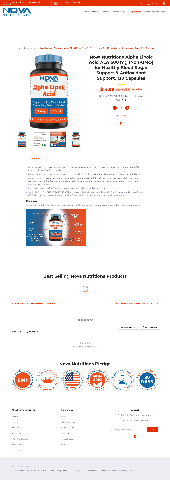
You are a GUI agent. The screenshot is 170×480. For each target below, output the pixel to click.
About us (15, 416)
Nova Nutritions (134, 96)
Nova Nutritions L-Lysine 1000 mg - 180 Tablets (35, 303)
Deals (63, 445)
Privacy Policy (17, 428)
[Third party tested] (122, 380)
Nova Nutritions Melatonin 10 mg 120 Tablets (135, 303)
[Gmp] (23, 380)
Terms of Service (18, 445)
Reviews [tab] (15, 332)
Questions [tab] (31, 332)
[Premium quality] (47, 380)
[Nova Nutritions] (16, 11)
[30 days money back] (147, 380)
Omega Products (67, 439)
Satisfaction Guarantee (20, 439)
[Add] (127, 108)
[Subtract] (115, 108)
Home (19, 48)
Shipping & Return (18, 422)
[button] (152, 3)
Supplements (66, 433)
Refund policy (17, 450)
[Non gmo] (97, 380)
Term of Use (16, 433)
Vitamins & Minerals (68, 422)
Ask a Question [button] (130, 327)
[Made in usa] (72, 380)
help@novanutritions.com (138, 415)
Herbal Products (67, 428)
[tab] (36, 158)
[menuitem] (141, 3)
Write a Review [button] (151, 327)
